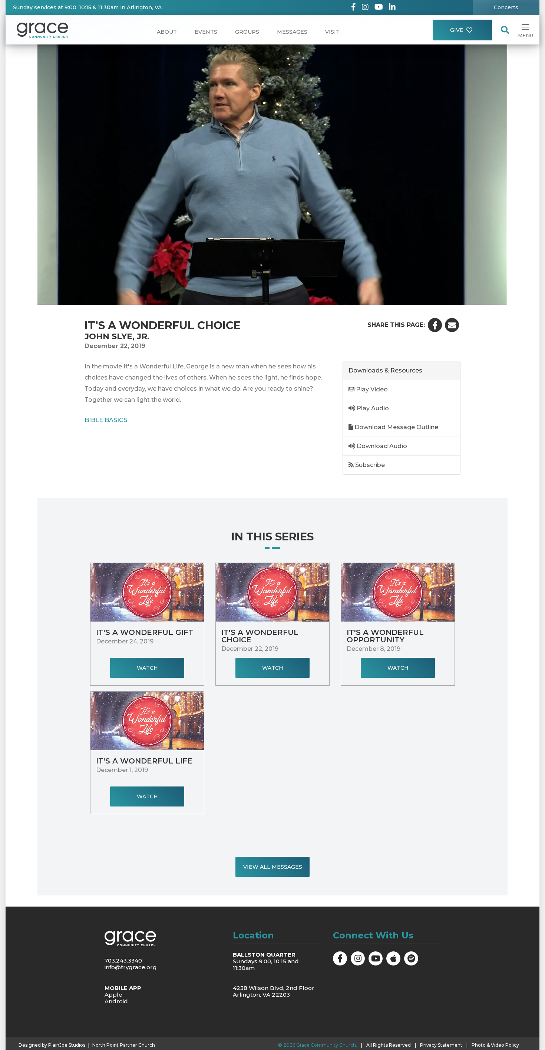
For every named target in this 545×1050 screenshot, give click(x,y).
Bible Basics (106, 420)
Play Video (371, 389)
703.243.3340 (123, 960)
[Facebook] (353, 7)
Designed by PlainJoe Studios (52, 1045)
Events (206, 32)
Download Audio (381, 446)
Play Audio (372, 408)
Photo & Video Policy (495, 1045)
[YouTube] (378, 7)
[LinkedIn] (392, 7)
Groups (247, 32)
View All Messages (272, 867)
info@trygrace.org (131, 967)
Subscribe (369, 464)
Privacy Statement (441, 1045)
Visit (332, 32)
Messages (292, 32)
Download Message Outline (395, 427)
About (167, 32)
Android (116, 1001)
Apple (113, 994)
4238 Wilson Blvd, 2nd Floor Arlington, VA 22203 (273, 991)
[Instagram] (365, 7)
